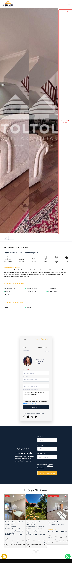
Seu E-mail (40, 445)
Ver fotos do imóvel (65, 121)
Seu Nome (40, 436)
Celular (25, 382)
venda (11, 248)
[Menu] (69, 4)
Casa (17, 248)
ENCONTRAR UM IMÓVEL (47, 473)
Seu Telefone (41, 453)
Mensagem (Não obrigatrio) (30, 389)
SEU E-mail (26, 376)
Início (5, 248)
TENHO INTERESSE (36, 407)
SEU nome (26, 369)
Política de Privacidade (29, 403)
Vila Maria (24, 248)
